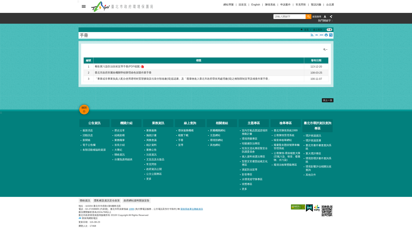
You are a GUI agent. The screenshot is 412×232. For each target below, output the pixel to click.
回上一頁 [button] (327, 100)
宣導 (180, 145)
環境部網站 (216, 140)
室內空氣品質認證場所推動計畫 (255, 132)
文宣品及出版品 (155, 159)
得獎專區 (247, 184)
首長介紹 (119, 145)
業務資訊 (158, 123)
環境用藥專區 (249, 138)
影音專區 (247, 174)
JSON (321, 35)
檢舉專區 (286, 123)
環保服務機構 (186, 130)
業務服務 (151, 130)
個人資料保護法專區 (253, 156)
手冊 (329, 29)
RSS (312, 35)
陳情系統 (270, 4)
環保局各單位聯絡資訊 (191, 209)
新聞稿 (86, 140)
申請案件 (285, 4)
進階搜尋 (316, 16)
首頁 (306, 29)
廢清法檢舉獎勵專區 (285, 164)
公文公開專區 (154, 174)
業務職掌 (119, 140)
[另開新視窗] (298, 206)
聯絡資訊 (119, 154)
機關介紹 (126, 123)
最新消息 (88, 130)
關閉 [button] (84, 6)
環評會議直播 (313, 140)
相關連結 (222, 123)
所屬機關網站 (217, 130)
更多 (148, 178)
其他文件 (311, 174)
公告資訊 (94, 123)
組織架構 (119, 135)
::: (1, 112)
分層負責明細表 (123, 159)
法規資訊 (151, 154)
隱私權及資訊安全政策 (107, 200)
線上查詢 (317, 29)
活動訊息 (88, 135)
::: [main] (79, 26)
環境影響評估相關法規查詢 (318, 168)
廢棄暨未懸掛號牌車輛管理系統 (287, 147)
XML (317, 35)
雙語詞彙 (316, 4)
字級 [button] (325, 16)
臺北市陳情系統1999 (286, 130)
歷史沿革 (119, 130)
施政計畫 (151, 135)
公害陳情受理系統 (284, 135)
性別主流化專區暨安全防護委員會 (255, 150)
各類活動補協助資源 (94, 149)
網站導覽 (228, 4)
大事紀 (118, 149)
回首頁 (242, 4)
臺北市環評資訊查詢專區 (317, 125)
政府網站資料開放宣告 (136, 200)
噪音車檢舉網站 (283, 140)
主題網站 (215, 135)
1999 (131, 209)
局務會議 (151, 140)
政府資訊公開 (154, 169)
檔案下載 (183, 135)
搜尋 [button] (308, 16)
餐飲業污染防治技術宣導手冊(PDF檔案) (117, 66)
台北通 (330, 4)
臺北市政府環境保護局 (122, 6)
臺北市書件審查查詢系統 (318, 147)
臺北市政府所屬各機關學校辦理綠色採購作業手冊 (123, 72)
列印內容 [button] (326, 35)
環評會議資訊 (313, 135)
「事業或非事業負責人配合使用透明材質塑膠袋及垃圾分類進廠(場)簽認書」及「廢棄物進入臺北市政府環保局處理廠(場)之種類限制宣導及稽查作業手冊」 (183, 78)
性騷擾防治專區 (251, 143)
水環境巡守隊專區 (252, 179)
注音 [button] (331, 35)
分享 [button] (331, 16)
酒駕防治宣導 (249, 169)
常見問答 (301, 4)
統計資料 (151, 145)
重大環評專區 (313, 153)
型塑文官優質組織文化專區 (255, 163)
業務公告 (151, 149)
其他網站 (215, 145)
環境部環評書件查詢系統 (318, 160)
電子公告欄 (89, 145)
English (255, 4)
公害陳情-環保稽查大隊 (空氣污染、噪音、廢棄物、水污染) (287, 156)
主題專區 (254, 123)
